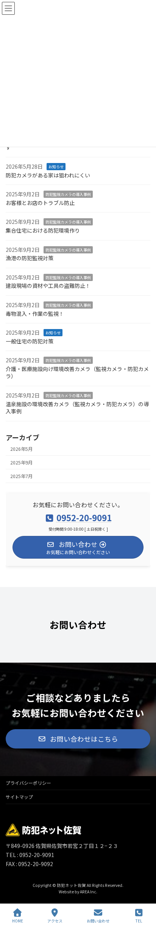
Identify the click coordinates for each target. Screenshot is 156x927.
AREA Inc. (88, 892)
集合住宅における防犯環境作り (43, 230)
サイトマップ (19, 796)
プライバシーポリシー (28, 782)
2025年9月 (21, 462)
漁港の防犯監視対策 (29, 258)
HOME (17, 920)
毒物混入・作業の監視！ (35, 313)
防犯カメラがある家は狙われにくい (48, 175)
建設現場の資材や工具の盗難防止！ (48, 285)
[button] (78, 738)
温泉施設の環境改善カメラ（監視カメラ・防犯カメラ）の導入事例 (77, 407)
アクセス (54, 920)
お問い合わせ (98, 920)
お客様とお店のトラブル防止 (40, 203)
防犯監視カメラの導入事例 (68, 194)
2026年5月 (21, 448)
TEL (139, 920)
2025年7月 (21, 476)
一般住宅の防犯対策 (29, 341)
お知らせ (56, 166)
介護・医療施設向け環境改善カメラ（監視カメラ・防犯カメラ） (77, 372)
